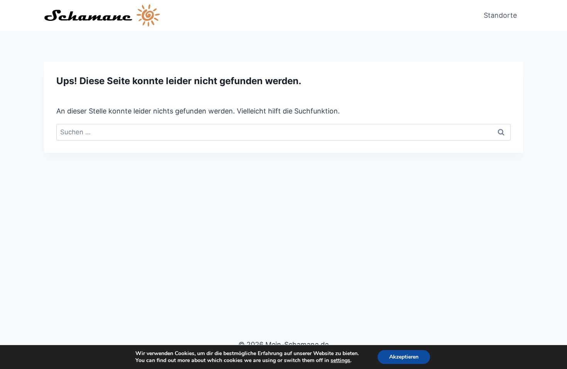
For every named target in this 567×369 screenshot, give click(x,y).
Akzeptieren (403, 357)
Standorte (500, 15)
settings (340, 360)
